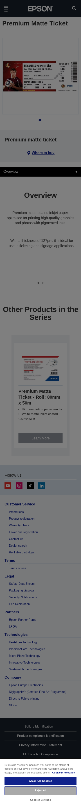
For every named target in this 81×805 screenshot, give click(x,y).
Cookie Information (63, 772)
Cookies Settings (40, 799)
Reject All (40, 790)
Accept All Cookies (40, 781)
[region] (40, 781)
